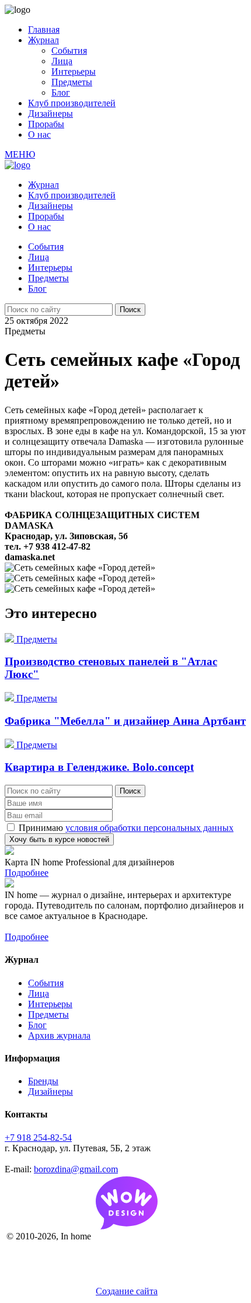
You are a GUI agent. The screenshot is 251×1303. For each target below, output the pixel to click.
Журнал (43, 40)
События (69, 50)
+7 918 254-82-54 (38, 1138)
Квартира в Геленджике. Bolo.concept (99, 767)
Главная (44, 29)
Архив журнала (59, 1035)
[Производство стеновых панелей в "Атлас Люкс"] (10, 639)
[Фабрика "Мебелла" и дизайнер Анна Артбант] (10, 698)
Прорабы (46, 124)
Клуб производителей (72, 103)
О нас (39, 134)
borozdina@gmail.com (76, 1169)
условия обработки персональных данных (149, 828)
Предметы (71, 82)
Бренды (43, 1081)
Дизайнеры (50, 113)
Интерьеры (73, 71)
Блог (60, 92)
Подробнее (26, 873)
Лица (61, 61)
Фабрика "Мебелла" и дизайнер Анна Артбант (125, 721)
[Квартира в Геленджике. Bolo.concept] (10, 745)
